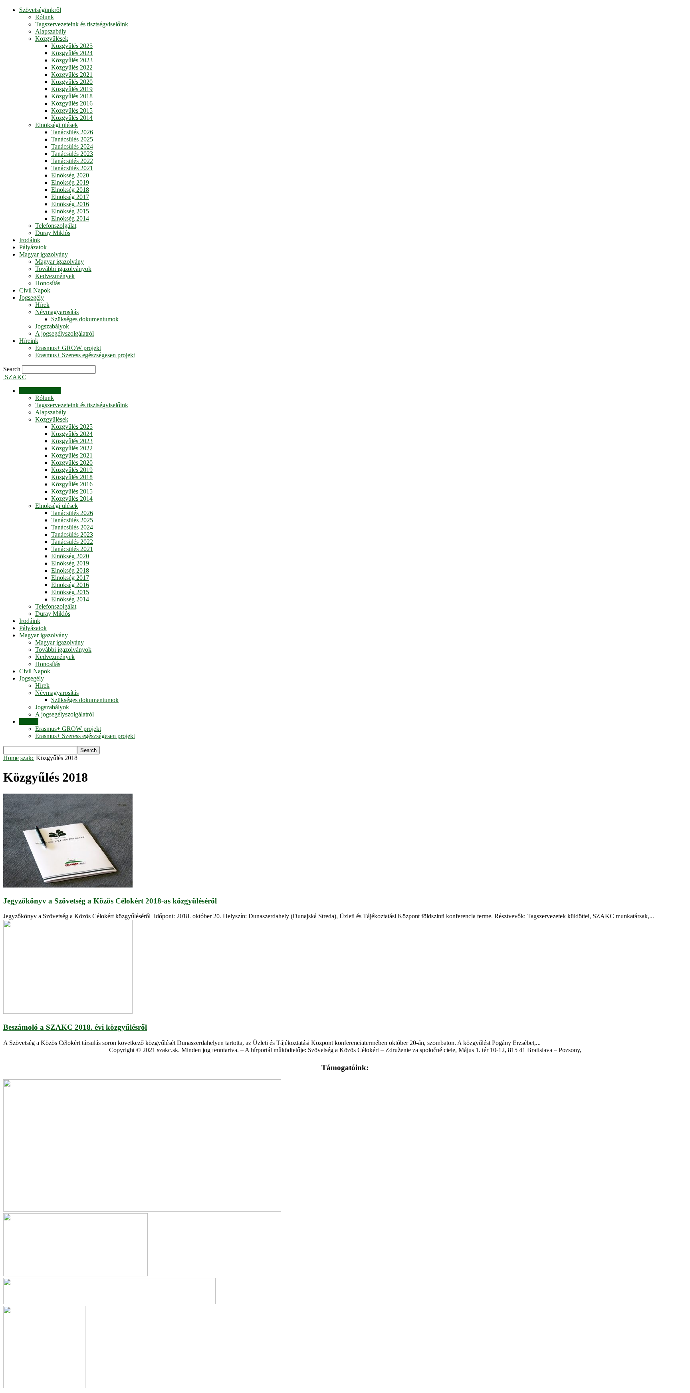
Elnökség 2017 (70, 196)
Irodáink (29, 240)
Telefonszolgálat (55, 225)
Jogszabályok (52, 326)
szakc (27, 757)
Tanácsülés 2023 (72, 153)
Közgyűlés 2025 (72, 45)
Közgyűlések (51, 38)
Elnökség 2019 (70, 182)
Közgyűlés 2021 (72, 74)
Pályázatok (33, 247)
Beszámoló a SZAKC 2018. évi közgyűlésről (75, 1027)
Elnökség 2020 (70, 175)
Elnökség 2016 (70, 204)
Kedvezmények (55, 276)
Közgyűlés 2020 (72, 81)
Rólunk (44, 17)
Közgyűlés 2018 (72, 96)
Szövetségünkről (40, 9)
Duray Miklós (52, 232)
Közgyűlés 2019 (72, 89)
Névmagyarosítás (57, 311)
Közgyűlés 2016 (72, 103)
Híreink (28, 340)
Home (11, 757)
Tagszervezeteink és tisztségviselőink (81, 24)
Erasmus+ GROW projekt (68, 347)
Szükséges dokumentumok (85, 319)
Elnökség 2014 (70, 218)
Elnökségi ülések (56, 124)
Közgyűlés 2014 (72, 117)
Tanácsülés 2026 (72, 132)
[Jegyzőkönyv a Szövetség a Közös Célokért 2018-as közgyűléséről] (68, 885)
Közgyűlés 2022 (72, 67)
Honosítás (47, 283)
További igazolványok (63, 268)
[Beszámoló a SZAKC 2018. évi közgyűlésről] (68, 1011)
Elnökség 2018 (70, 189)
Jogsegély (31, 297)
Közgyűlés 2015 (72, 110)
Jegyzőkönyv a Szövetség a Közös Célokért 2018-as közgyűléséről (110, 901)
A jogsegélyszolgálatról (64, 333)
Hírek (42, 304)
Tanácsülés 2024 (72, 146)
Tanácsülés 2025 (72, 139)
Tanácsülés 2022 (72, 160)
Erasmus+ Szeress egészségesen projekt (85, 355)
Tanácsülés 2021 (72, 168)
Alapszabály (50, 31)
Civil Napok (34, 290)
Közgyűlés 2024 (72, 53)
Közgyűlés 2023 (72, 60)
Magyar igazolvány (43, 254)
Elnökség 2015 (70, 211)
